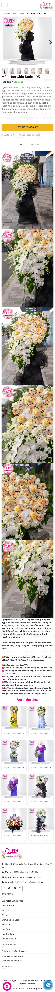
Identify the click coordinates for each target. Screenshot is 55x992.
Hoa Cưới (6, 929)
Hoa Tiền (6, 924)
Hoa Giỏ (5, 910)
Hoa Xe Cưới (8, 934)
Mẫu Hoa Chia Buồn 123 (41, 801)
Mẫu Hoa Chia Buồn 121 (41, 835)
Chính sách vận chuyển (14, 951)
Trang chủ (6, 13)
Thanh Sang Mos (33, 988)
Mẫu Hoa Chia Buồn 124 (14, 801)
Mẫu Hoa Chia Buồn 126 (14, 767)
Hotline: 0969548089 (27, 127)
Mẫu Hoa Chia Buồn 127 (41, 733)
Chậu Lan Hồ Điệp (10, 919)
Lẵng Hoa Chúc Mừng (12, 900)
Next (49, 42)
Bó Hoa (5, 915)
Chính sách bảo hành (12, 956)
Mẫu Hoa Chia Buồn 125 (41, 767)
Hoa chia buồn (18, 13)
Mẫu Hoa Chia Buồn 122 (14, 835)
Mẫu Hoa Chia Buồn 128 (14, 733)
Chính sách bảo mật (12, 960)
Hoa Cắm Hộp (8, 905)
